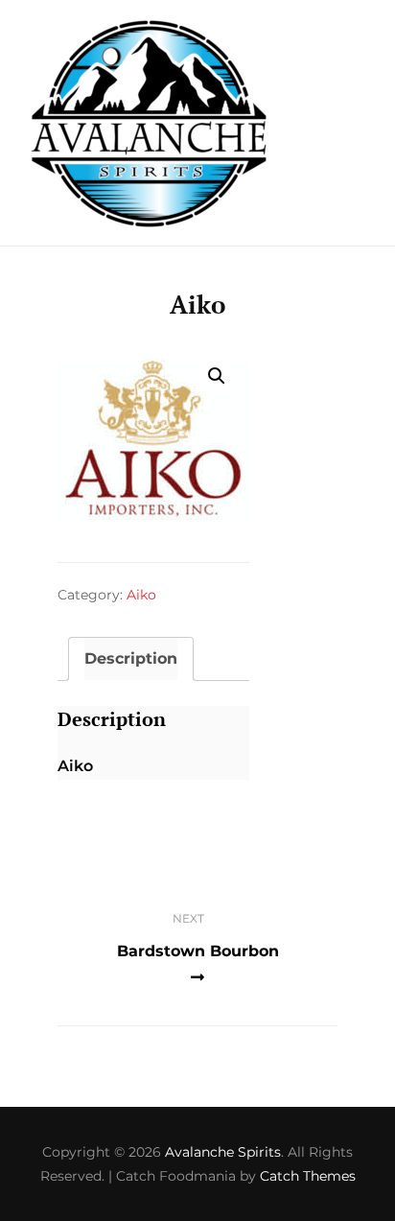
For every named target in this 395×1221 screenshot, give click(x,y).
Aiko (141, 594)
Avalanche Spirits (223, 1152)
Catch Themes (308, 1176)
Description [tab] (130, 658)
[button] (216, 376)
